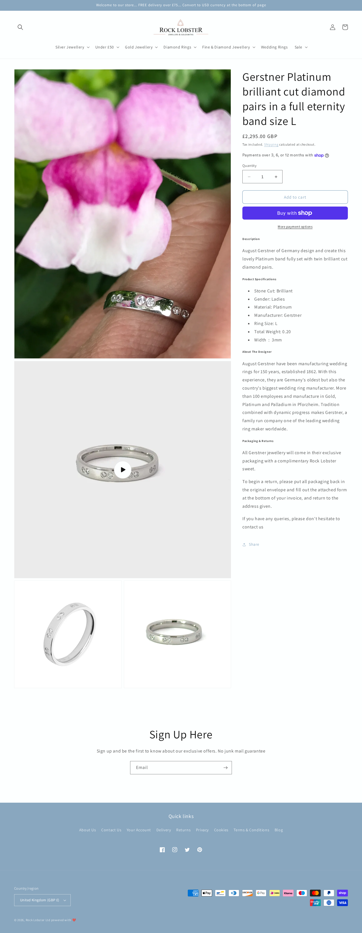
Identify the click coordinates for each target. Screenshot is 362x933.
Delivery (163, 829)
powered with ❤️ (63, 920)
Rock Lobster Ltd (38, 920)
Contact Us (111, 829)
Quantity (249, 165)
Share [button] (254, 544)
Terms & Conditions (251, 829)
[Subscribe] (225, 767)
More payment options (295, 226)
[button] (20, 27)
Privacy (202, 829)
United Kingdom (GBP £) (39, 900)
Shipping (271, 144)
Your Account (139, 829)
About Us (87, 829)
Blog (279, 829)
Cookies (221, 829)
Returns (183, 829)
